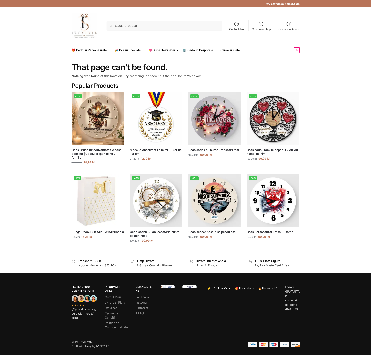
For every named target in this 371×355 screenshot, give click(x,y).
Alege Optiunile (97, 170)
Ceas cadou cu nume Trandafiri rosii (214, 150)
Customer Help (261, 29)
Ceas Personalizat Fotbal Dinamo (270, 232)
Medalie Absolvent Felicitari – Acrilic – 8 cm (156, 152)
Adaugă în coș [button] (98, 245)
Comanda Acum (288, 29)
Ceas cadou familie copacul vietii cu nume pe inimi (272, 152)
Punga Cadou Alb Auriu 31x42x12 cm (98, 232)
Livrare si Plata (115, 302)
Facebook (142, 297)
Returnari (111, 308)
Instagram (142, 302)
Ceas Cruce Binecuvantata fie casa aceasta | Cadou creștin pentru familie (97, 153)
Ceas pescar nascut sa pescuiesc (212, 232)
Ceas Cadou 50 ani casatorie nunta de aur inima (154, 234)
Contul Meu (236, 29)
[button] (290, 50)
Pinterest (142, 308)
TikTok (140, 313)
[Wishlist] (118, 98)
